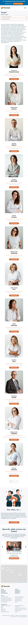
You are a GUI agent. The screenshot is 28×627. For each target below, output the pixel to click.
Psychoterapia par (18, 600)
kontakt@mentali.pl (14, 556)
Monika (14, 469)
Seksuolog (3, 591)
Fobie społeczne (18, 610)
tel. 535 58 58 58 (14, 555)
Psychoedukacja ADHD (19, 596)
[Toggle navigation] (25, 7)
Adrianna (14, 71)
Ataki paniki (3, 610)
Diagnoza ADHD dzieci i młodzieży (19, 606)
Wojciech (14, 396)
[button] (2, 544)
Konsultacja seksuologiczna (6, 600)
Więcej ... (16, 601)
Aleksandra (14, 108)
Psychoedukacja (4, 601)
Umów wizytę (14, 79)
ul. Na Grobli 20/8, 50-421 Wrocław (13, 553)
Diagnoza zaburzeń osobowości (21, 609)
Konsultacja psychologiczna (6, 599)
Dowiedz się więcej (18, 3)
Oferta (2, 595)
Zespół (2, 589)
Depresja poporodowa (5, 611)
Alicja (14, 324)
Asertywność (3, 609)
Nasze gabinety (4, 593)
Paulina (14, 180)
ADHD (2, 608)
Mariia (14, 216)
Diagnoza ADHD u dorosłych (20, 608)
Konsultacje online (4, 596)
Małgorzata (14, 252)
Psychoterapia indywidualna (6, 598)
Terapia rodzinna (18, 599)
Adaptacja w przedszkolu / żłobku (6, 606)
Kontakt (16, 589)
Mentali (2, 14)
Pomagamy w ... (4, 604)
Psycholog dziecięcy (19, 598)
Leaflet (21, 582)
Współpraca (17, 591)
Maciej (14, 144)
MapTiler (25, 582)
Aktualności (3, 590)
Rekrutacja (17, 593)
